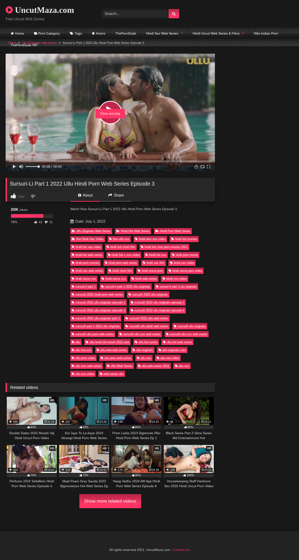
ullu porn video (85, 358)
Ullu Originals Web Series (93, 231)
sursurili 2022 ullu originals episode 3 (100, 310)
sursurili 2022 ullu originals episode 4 (159, 310)
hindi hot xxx (157, 255)
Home (19, 33)
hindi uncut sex (85, 278)
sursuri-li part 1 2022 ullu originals (127, 286)
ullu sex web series (88, 366)
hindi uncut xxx (115, 278)
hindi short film (122, 270)
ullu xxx (184, 366)
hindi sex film (155, 262)
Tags (78, 33)
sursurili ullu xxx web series (188, 334)
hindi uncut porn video (187, 270)
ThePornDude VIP (24, 45)
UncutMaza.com (43, 10)
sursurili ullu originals (192, 326)
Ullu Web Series (121, 366)
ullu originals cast (174, 350)
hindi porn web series (123, 262)
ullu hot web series (179, 342)
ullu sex (146, 358)
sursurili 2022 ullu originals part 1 (97, 318)
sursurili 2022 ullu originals (150, 294)
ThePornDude (125, 33)
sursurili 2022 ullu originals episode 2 (159, 302)
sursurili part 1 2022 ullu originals (97, 326)
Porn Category (49, 33)
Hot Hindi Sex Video (89, 239)
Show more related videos (110, 501)
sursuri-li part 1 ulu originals (178, 286)
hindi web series (146, 278)
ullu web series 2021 (155, 366)
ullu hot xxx (83, 350)
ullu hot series (148, 342)
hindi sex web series (89, 270)
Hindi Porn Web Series (175, 231)
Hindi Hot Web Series (135, 231)
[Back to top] (284, 546)
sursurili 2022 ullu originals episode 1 (100, 302)
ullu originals (144, 350)
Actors (100, 33)
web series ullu (113, 374)
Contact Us (181, 550)
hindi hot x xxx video (126, 255)
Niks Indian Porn (266, 33)
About (87, 195)
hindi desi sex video (152, 239)
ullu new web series (113, 350)
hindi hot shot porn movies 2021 (166, 247)
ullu (77, 342)
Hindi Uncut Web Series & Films (216, 33)
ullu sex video (169, 358)
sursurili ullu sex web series (141, 334)
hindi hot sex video (88, 247)
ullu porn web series (117, 358)
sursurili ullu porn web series (94, 334)
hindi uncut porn (152, 270)
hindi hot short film (122, 247)
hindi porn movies (87, 262)
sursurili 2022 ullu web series (148, 318)
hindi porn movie (187, 255)
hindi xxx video (176, 278)
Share (118, 195)
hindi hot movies (186, 239)
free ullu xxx (121, 239)
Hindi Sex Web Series (162, 33)
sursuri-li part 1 (85, 286)
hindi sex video (184, 262)
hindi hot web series (88, 255)
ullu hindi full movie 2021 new (109, 342)
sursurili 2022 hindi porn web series (99, 294)
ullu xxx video (84, 374)
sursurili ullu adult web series (148, 326)
